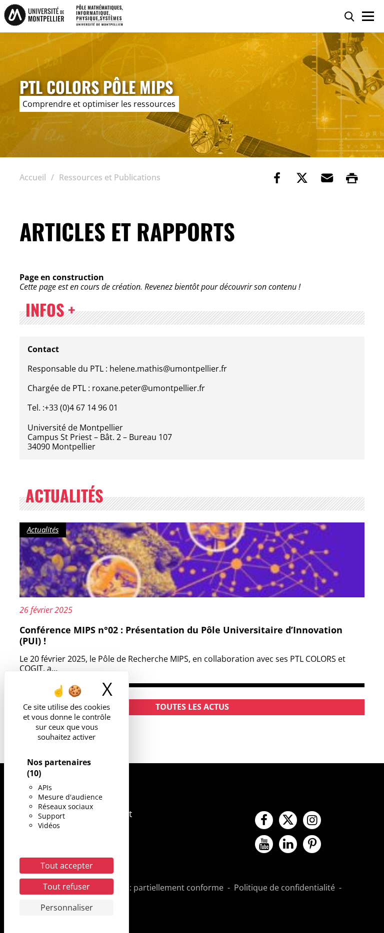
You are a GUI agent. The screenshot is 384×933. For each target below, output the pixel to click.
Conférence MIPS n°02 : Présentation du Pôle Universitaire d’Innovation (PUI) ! (181, 635)
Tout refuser (66, 886)
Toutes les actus (192, 706)
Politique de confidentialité (284, 888)
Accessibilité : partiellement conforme (153, 888)
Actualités (42, 529)
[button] (327, 177)
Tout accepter (66, 865)
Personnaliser (66, 907)
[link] (277, 177)
